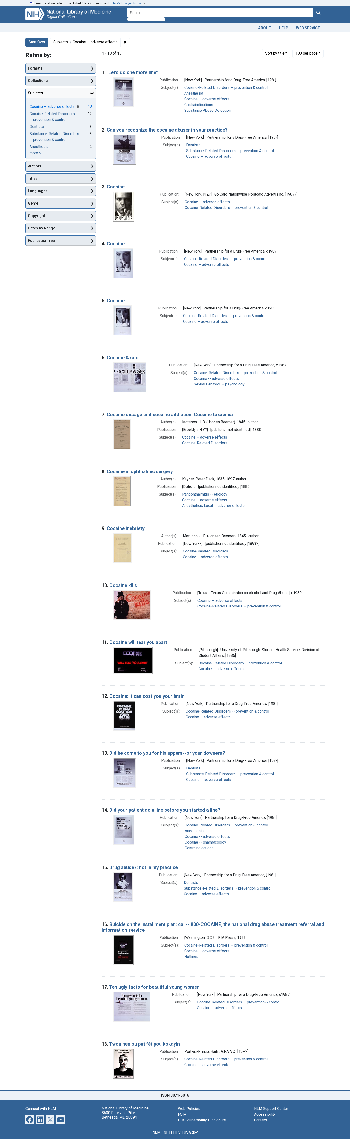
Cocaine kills (123, 585)
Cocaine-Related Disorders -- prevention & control (226, 87)
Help (283, 28)
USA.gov (191, 1132)
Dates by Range (41, 228)
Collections (38, 80)
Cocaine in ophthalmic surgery (140, 471)
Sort (275, 53)
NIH (167, 1132)
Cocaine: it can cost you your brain (147, 696)
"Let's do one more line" (132, 72)
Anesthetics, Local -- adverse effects (213, 505)
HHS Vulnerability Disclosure (202, 1120)
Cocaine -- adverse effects (206, 99)
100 (306, 53)
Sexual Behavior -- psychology (219, 384)
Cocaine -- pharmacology (205, 842)
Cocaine (116, 187)
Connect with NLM (40, 1108)
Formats (35, 68)
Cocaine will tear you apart (138, 642)
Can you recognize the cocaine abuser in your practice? (167, 130)
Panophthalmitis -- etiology (204, 494)
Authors (35, 166)
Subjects (35, 93)
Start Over (37, 42)
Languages (38, 191)
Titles (33, 178)
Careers (260, 1120)
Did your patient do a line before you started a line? (164, 810)
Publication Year (42, 240)
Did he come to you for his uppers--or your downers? (167, 753)
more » (35, 153)
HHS (177, 1132)
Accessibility (265, 1114)
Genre (33, 203)
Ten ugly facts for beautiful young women (154, 987)
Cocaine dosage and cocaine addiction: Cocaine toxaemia (170, 414)
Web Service (308, 28)
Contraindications (198, 104)
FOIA (182, 1114)
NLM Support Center (271, 1108)
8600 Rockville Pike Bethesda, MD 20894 (119, 1114)
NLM (156, 1132)
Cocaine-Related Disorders (204, 443)
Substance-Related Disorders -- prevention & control (230, 150)
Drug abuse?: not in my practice (143, 867)
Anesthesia (193, 93)
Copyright (36, 215)
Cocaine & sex (122, 357)
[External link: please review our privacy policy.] (29, 1119)
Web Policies (189, 1108)
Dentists (193, 145)
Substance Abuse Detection (207, 110)
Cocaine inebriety (126, 528)
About (264, 28)
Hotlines (191, 956)
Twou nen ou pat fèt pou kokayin (144, 1044)
